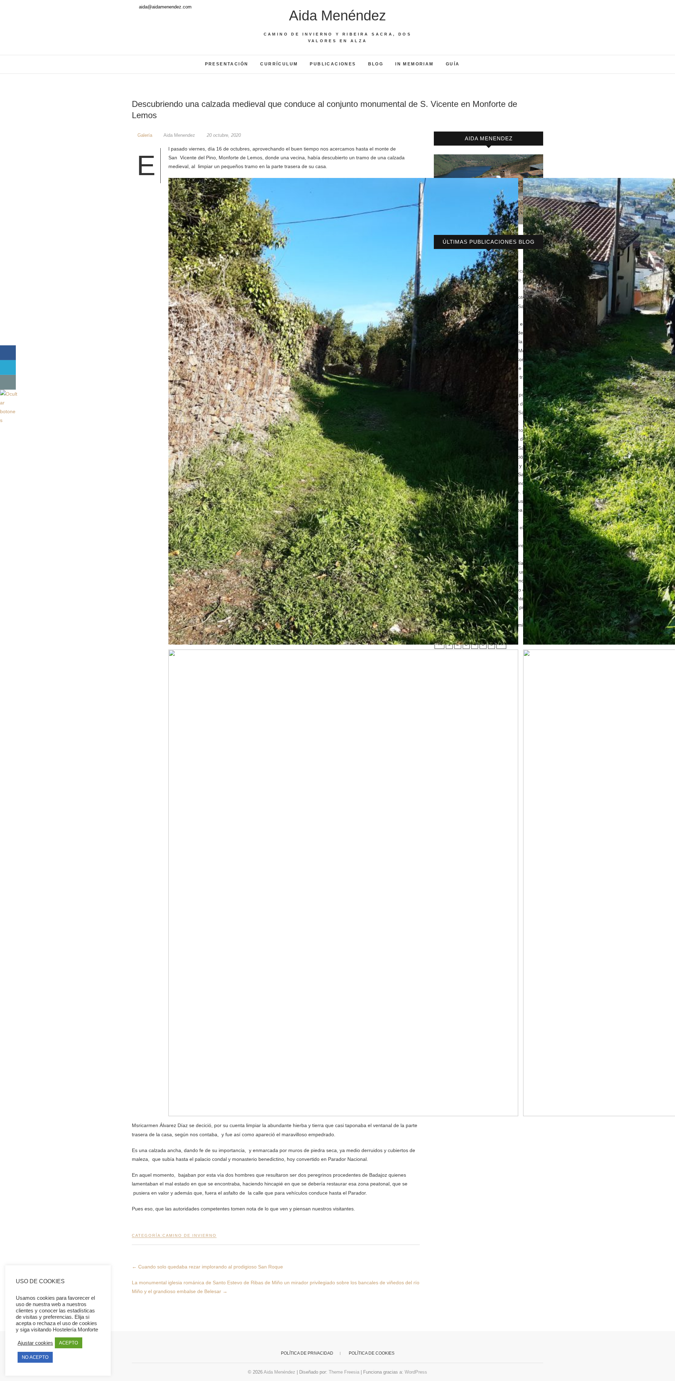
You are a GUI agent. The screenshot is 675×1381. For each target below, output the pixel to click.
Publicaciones (333, 64)
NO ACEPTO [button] (35, 1357)
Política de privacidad (307, 1353)
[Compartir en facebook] (8, 352)
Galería (144, 135)
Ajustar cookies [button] (35, 1343)
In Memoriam (414, 64)
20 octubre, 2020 (223, 135)
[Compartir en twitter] (8, 367)
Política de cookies (371, 1353)
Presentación (227, 64)
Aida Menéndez (337, 15)
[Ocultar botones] (9, 394)
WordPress (416, 1372)
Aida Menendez (179, 135)
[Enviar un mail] (8, 382)
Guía (453, 64)
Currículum (279, 64)
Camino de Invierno (189, 1235)
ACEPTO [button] (68, 1342)
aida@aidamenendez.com (164, 6)
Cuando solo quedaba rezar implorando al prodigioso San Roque (207, 1267)
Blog (376, 64)
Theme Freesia (344, 1372)
